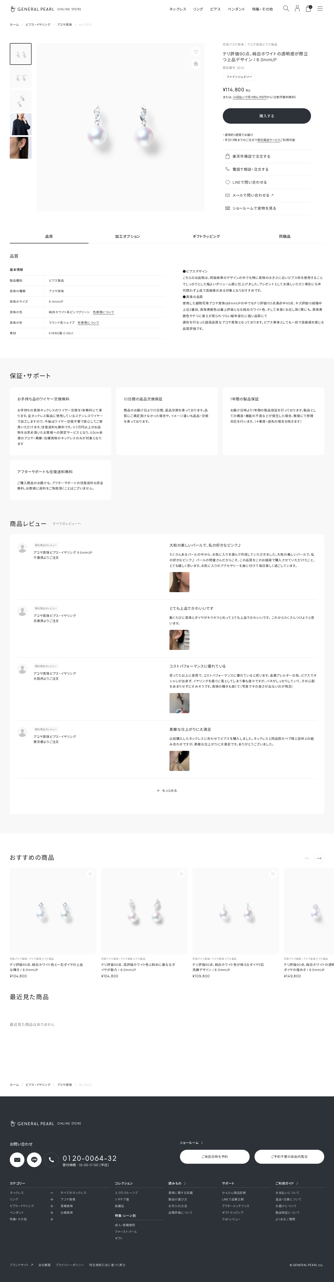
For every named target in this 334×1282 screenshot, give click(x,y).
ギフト (119, 1238)
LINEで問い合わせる (250, 182)
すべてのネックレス (73, 1193)
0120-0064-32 (90, 1158)
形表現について (88, 322)
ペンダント (236, 9)
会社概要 (44, 1265)
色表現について (103, 312)
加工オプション (127, 237)
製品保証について (288, 1212)
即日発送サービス (268, 140)
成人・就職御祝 (125, 1225)
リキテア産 (122, 1199)
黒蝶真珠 (67, 1206)
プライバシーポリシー (70, 1265)
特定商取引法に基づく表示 (107, 1265)
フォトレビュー (231, 1219)
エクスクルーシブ (126, 1193)
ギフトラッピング (206, 237)
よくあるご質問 (285, 1219)
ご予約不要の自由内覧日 (289, 1156)
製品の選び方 (177, 1199)
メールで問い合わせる (251, 195)
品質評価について (180, 1212)
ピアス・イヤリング (22, 1206)
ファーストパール (126, 1232)
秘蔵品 (119, 1206)
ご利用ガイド (285, 1183)
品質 (49, 237)
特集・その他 (262, 9)
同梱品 (285, 237)
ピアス (215, 9)
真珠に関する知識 (180, 1193)
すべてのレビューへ (67, 523)
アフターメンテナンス (236, 1206)
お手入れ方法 (177, 1206)
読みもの (175, 1183)
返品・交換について (288, 1199)
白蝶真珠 (67, 1212)
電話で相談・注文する (251, 169)
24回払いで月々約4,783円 (250, 97)
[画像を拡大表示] (120, 127)
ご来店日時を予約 (215, 1156)
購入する (266, 116)
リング (198, 9)
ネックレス (177, 9)
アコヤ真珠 (68, 1199)
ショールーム (189, 1142)
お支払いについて (288, 1193)
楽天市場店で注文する (251, 156)
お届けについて (286, 1206)
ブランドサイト (19, 1265)
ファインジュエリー (240, 77)
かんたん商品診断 (234, 1193)
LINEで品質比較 (233, 1199)
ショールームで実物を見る (254, 208)
